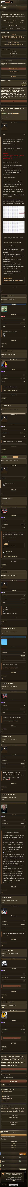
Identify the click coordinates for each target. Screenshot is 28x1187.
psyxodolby (11, 794)
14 (3, 1007)
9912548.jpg (17, 280)
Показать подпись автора (9, 390)
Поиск (21, 22)
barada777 (11, 1002)
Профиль (4, 343)
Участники (4, 28)
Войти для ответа (13, 25)
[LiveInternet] (22, 1165)
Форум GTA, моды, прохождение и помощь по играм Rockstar (12, 89)
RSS (24, 28)
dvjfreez (10, 950)
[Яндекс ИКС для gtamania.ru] (22, 1157)
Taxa (9, 405)
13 (3, 955)
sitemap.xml (14, 1149)
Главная (5, 20)
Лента (22, 20)
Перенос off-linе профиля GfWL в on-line (14, 44)
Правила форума (14, 1122)
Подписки (12, 28)
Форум (14, 20)
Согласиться (13, 1185)
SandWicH (11, 296)
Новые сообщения (8, 22)
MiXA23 (10, 897)
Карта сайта (14, 1141)
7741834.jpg (7, 280)
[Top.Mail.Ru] (22, 1154)
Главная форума (14, 1115)
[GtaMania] (7, 2)
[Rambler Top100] (23, 1169)
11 (3, 799)
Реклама (14, 1145)
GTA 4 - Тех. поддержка (13, 42)
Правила (19, 28)
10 (3, 741)
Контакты (14, 1147)
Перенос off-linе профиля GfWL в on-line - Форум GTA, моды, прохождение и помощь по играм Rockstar (13, 37)
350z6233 (10, 498)
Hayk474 (10, 351)
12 (3, 902)
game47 (10, 113)
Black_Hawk (11, 628)
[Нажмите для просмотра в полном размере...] (13, 212)
